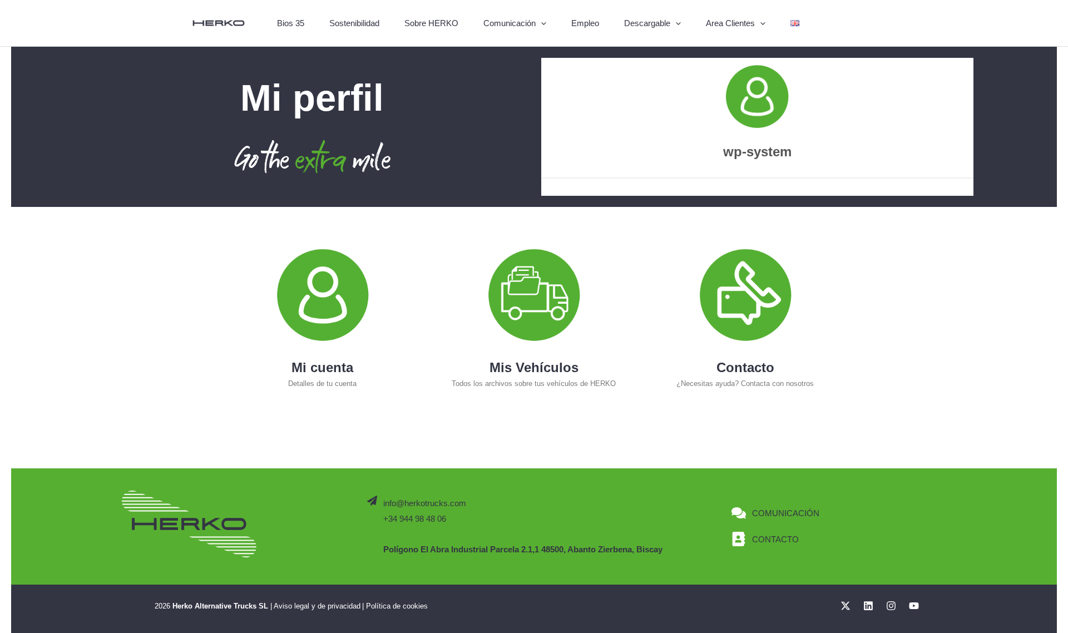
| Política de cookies (395, 606)
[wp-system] (757, 97)
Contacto (745, 367)
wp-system (757, 151)
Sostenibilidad (354, 23)
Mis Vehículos (534, 367)
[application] (541, 23)
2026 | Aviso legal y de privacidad (257, 606)
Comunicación (509, 23)
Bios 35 (290, 23)
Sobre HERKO (431, 23)
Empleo (585, 23)
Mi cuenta (322, 367)
